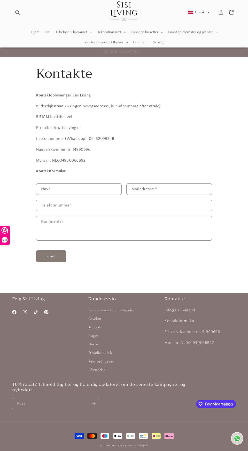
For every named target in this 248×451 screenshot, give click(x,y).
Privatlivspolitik (100, 353)
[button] (17, 12)
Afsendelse (97, 370)
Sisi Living (118, 445)
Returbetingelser (101, 362)
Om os (93, 344)
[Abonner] (93, 403)
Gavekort (95, 319)
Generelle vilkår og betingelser (112, 310)
